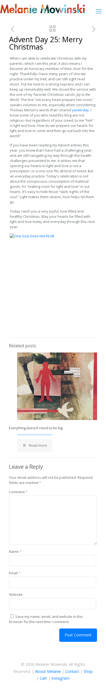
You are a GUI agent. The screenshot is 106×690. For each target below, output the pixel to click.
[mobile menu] (98, 11)
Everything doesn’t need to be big (36, 427)
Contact (72, 671)
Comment (18, 491)
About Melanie (48, 671)
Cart (43, 678)
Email (14, 573)
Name (15, 551)
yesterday (80, 110)
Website (16, 594)
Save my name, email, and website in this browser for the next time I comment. (46, 619)
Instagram (60, 678)
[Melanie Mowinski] (42, 8)
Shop (88, 671)
